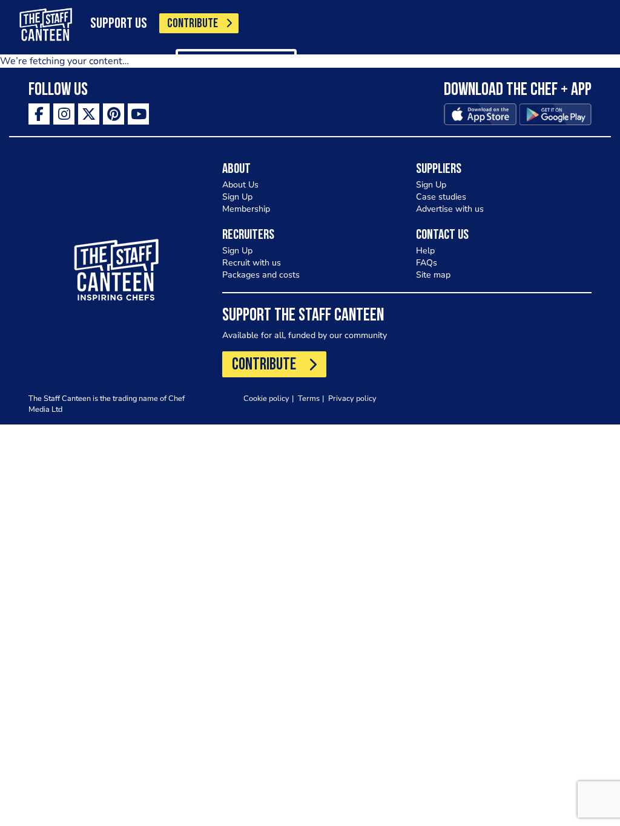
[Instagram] (63, 114)
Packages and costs (261, 275)
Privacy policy (352, 398)
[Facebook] (39, 114)
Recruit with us (251, 262)
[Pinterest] (113, 114)
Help (425, 250)
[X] (88, 114)
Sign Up (237, 197)
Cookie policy (266, 398)
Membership (246, 209)
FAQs (426, 262)
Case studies (441, 197)
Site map (433, 275)
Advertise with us (450, 209)
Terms (309, 398)
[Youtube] (138, 114)
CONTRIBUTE (192, 24)
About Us (240, 184)
